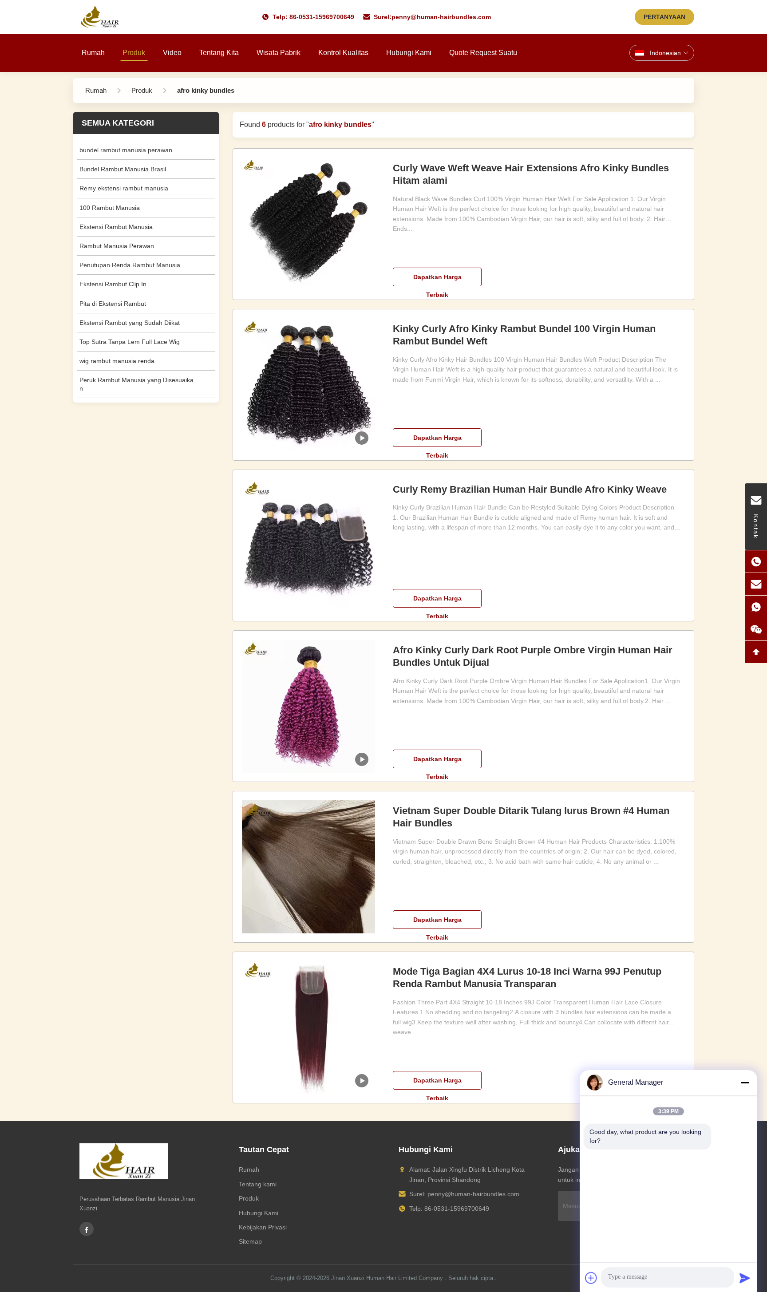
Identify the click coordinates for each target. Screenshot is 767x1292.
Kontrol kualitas (343, 52)
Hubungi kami (408, 52)
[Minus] (744, 1082)
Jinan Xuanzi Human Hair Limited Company (387, 1278)
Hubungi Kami (258, 1213)
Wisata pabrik (278, 52)
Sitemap (250, 1241)
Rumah (93, 52)
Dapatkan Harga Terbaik (437, 279)
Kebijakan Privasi (263, 1227)
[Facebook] (86, 1229)
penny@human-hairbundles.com (441, 16)
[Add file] (591, 1278)
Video (172, 52)
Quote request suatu (483, 52)
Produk (134, 52)
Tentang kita (219, 52)
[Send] (745, 1278)
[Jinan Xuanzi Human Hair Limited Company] (100, 17)
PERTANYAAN (664, 16)
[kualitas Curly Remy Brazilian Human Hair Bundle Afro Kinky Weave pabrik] (308, 545)
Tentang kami (258, 1184)
